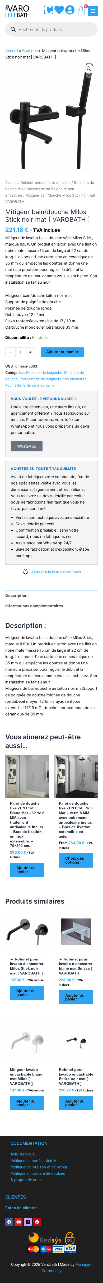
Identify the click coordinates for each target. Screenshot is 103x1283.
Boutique (30, 50)
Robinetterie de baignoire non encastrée (53, 379)
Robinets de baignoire (44, 372)
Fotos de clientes (21, 1207)
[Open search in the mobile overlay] (51, 29)
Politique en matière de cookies (38, 1173)
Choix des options (74, 860)
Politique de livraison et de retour (39, 1167)
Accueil (11, 50)
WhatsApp (26, 446)
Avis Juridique (23, 1154)
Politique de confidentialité (33, 1160)
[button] (89, 69)
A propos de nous (26, 1179)
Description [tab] (16, 595)
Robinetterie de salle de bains (46, 182)
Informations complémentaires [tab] (34, 606)
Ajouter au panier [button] (26, 869)
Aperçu (27, 793)
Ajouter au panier (62, 352)
